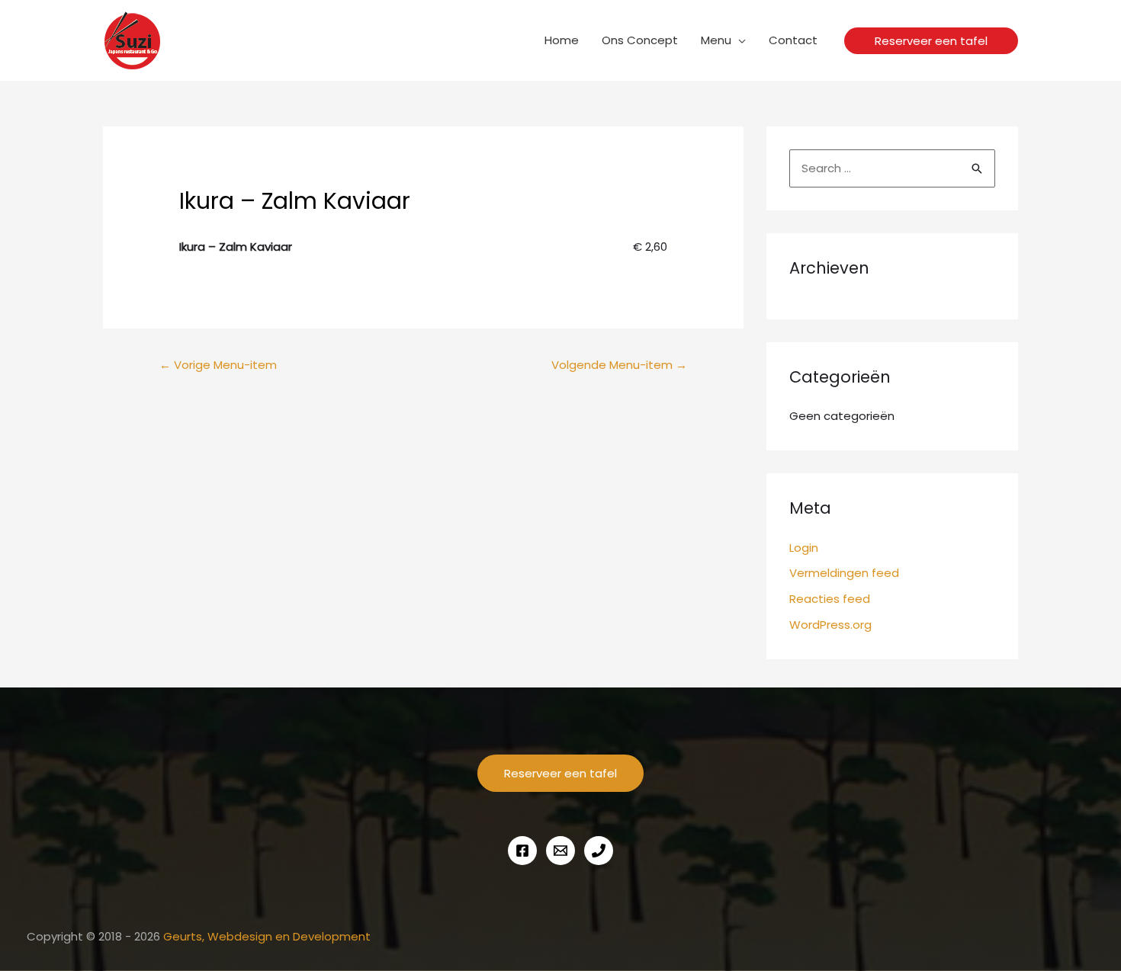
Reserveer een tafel (560, 773)
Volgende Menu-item (619, 365)
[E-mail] (560, 850)
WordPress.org (830, 625)
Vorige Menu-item (218, 365)
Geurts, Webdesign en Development (267, 936)
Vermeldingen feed (844, 573)
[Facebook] (522, 850)
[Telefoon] (598, 850)
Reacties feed (829, 599)
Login (803, 548)
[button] (931, 40)
